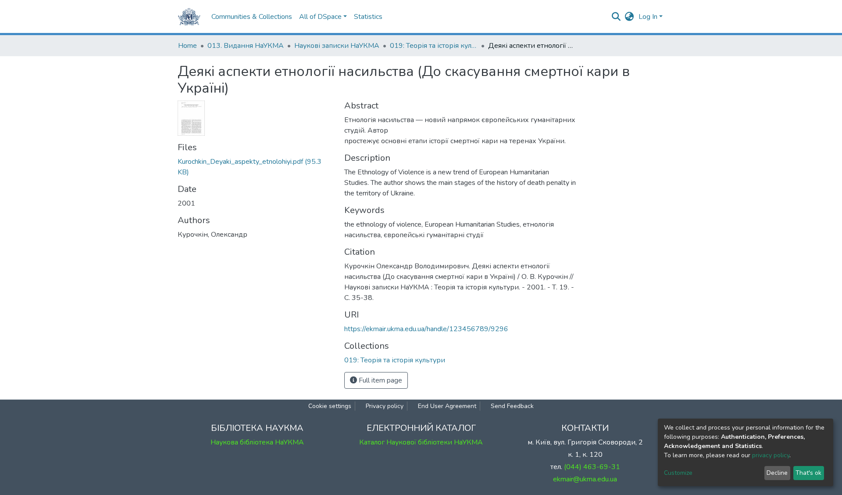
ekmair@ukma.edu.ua (585, 479)
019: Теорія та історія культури (434, 46)
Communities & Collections (251, 17)
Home (187, 46)
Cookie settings (329, 406)
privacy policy (770, 455)
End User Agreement (447, 406)
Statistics (368, 17)
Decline (777, 473)
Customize (678, 473)
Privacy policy (384, 406)
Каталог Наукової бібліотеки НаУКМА (421, 442)
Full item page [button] (379, 380)
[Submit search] (616, 16)
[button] (629, 16)
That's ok (808, 473)
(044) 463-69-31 (592, 467)
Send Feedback (512, 406)
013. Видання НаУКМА (245, 46)
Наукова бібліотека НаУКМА (257, 442)
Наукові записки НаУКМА (336, 46)
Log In (648, 17)
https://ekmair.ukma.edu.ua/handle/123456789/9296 (426, 329)
